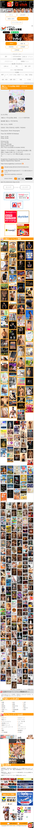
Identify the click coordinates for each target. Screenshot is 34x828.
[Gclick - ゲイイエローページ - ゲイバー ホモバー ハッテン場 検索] (17, 4)
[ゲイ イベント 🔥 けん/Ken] (25, 613)
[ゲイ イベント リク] (3, 633)
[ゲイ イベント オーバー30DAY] (13, 247)
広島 (24, 709)
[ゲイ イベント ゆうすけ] (23, 457)
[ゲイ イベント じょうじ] (19, 587)
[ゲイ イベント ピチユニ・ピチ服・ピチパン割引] (21, 414)
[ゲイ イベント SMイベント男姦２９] (25, 633)
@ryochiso (26, 167)
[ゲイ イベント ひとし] (8, 673)
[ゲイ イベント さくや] (14, 579)
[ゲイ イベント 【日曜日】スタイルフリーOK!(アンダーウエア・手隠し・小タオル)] (30, 525)
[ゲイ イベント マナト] (3, 580)
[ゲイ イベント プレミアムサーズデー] (17, 444)
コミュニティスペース (7, 727)
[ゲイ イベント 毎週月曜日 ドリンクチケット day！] (14, 677)
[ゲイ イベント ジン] (17, 437)
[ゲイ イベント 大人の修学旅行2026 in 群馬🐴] (17, 494)
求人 (17, 66)
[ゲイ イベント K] (23, 443)
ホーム (11, 15)
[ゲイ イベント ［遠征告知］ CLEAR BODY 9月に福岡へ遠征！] (19, 506)
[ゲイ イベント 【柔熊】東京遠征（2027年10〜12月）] (30, 677)
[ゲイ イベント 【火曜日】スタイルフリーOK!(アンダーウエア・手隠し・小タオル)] (30, 509)
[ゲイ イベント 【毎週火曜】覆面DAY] (25, 582)
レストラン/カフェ (6, 721)
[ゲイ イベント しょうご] (30, 424)
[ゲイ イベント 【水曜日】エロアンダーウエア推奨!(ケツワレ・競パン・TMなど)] (4, 343)
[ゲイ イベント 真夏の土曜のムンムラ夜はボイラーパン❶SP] (14, 595)
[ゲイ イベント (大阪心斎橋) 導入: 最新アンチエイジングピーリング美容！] (29, 274)
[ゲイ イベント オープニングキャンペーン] (21, 405)
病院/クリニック (6, 725)
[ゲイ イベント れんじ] (8, 552)
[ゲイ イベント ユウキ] (8, 606)
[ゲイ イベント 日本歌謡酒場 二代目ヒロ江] (8, 680)
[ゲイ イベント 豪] (25, 676)
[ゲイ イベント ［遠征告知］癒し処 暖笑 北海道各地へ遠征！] (21, 363)
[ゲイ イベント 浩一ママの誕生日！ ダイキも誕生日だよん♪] (25, 521)
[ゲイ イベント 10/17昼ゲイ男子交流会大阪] (19, 528)
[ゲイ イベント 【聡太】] (14, 670)
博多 (3, 711)
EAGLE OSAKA (8, 178)
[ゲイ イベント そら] (14, 542)
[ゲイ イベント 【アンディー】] (25, 546)
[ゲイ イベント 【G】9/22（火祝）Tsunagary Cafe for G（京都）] (25, 602)
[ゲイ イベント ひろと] (13, 295)
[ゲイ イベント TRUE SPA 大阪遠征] (4, 312)
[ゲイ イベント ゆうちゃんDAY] (3, 452)
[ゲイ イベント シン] (19, 680)
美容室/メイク (5, 723)
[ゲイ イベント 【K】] (19, 665)
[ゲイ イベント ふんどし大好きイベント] (25, 648)
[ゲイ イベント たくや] (4, 333)
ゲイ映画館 (4, 732)
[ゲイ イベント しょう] (14, 641)
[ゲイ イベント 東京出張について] (25, 621)
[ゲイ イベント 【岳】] (3, 670)
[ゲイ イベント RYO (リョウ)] (25, 671)
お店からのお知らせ (23, 18)
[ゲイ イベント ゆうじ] (19, 535)
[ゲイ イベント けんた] (3, 535)
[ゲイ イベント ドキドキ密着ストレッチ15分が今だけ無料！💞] (21, 265)
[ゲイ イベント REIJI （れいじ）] (30, 621)
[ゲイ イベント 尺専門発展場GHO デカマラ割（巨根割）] (30, 462)
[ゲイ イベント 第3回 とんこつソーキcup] (23, 485)
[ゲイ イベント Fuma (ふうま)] (29, 264)
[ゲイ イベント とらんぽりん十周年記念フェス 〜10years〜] (8, 529)
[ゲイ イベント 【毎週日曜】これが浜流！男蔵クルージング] (25, 609)
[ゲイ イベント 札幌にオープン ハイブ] (23, 495)
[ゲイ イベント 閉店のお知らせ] (17, 481)
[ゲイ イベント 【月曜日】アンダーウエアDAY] (25, 682)
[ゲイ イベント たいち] (4, 265)
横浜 (24, 706)
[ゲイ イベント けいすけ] (14, 557)
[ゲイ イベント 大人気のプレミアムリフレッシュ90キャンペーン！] (13, 288)
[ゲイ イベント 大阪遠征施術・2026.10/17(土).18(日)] (30, 570)
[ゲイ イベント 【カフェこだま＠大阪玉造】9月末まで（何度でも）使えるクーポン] (13, 280)
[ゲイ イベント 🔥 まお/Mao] (25, 562)
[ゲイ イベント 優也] (30, 632)
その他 (29, 79)
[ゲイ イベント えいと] (25, 586)
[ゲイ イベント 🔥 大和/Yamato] (8, 544)
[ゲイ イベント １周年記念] (13, 356)
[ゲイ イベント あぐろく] (30, 598)
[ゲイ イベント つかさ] (8, 651)
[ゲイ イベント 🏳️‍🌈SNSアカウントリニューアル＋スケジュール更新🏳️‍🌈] (4, 256)
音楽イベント (20, 74)
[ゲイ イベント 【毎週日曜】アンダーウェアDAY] (25, 628)
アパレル (20, 723)
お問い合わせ (12, 823)
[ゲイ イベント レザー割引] (30, 655)
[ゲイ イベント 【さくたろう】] (3, 572)
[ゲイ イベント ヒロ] (13, 261)
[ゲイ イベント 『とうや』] (8, 559)
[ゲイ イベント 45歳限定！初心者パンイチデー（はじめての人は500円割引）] (30, 671)
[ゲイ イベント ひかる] (3, 648)
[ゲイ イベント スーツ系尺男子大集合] (29, 283)
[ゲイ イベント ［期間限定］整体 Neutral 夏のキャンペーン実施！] (4, 277)
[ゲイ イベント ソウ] (30, 542)
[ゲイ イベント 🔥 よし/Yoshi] (25, 578)
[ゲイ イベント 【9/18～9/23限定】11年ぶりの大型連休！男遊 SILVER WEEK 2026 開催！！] (30, 553)
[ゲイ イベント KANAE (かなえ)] (4, 305)
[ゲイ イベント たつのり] (14, 535)
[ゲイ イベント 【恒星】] (25, 505)
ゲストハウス (21, 719)
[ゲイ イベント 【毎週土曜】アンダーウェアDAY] (25, 542)
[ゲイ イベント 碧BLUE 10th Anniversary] (21, 287)
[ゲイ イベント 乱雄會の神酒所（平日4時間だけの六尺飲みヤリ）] (17, 429)
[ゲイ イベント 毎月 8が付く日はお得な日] (25, 570)
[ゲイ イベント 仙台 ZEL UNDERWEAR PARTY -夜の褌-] (8, 521)
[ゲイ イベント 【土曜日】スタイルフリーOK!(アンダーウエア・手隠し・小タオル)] (30, 682)
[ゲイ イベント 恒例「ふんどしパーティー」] (8, 636)
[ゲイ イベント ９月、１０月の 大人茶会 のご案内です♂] (3, 663)
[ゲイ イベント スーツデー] (8, 582)
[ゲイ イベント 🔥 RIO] (4, 246)
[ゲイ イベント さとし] (4, 412)
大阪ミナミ (4, 709)
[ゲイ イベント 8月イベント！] (13, 374)
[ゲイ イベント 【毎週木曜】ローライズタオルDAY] (17, 422)
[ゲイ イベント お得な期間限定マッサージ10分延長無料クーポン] (13, 394)
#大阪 (5, 170)
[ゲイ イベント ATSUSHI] (29, 361)
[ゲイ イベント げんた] (3, 597)
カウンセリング (22, 728)
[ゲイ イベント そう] (19, 627)
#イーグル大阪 (22, 170)
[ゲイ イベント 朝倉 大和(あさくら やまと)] (10, 432)
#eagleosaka (15, 170)
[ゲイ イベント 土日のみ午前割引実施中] (25, 551)
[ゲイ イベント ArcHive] (3, 612)
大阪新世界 (15, 709)
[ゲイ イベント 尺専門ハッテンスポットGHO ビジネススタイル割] (30, 610)
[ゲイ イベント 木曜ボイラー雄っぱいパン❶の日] (23, 425)
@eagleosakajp (8, 167)
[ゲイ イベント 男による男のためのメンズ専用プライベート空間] (29, 255)
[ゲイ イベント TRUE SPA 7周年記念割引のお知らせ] (4, 390)
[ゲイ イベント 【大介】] (25, 566)
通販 (3, 730)
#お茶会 (29, 170)
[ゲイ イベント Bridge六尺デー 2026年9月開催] (8, 575)
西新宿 (3, 706)
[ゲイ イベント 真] (30, 520)
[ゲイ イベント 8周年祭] (23, 477)
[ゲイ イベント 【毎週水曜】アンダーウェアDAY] (21, 273)
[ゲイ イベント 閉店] (10, 493)
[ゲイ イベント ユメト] (29, 325)
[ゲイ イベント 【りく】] (19, 565)
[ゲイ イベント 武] (30, 537)
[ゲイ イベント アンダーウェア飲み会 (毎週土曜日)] (30, 666)
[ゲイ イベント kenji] (30, 445)
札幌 (3, 702)
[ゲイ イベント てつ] (4, 295)
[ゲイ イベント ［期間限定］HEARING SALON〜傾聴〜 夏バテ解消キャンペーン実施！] (29, 292)
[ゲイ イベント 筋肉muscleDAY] (13, 382)
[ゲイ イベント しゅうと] (8, 658)
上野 (24, 702)
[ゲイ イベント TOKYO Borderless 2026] (21, 320)
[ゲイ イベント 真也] (14, 586)
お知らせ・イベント (27, 56)
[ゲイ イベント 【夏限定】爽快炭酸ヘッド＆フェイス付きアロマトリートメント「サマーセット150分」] (10, 455)
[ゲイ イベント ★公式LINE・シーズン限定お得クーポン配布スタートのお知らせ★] (21, 381)
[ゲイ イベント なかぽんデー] (3, 443)
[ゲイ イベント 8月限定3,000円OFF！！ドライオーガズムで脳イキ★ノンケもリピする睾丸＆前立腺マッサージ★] (13, 403)
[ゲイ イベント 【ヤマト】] (25, 665)
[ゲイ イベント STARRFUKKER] (19, 636)
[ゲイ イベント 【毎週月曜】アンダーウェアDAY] (25, 531)
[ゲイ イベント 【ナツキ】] (8, 621)
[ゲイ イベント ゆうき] (8, 666)
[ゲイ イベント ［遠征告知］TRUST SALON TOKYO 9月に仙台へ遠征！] (8, 514)
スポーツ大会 (12, 74)
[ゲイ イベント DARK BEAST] (8, 590)
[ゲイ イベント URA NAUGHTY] (30, 434)
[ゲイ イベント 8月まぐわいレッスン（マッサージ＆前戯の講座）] (30, 504)
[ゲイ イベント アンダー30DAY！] (14, 619)
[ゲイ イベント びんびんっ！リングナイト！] (29, 408)
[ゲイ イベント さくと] (3, 604)
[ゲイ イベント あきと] (14, 685)
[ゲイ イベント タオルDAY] (25, 535)
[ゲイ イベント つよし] (19, 612)
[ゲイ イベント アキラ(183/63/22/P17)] (30, 559)
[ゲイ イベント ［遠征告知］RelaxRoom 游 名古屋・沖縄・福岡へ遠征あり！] (3, 589)
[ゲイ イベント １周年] (3, 488)
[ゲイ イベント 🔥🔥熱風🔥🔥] (14, 648)
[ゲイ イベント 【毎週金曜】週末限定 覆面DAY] (25, 606)
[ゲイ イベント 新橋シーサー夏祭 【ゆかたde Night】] (8, 644)
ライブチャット (22, 727)
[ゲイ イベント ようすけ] (14, 655)
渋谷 (24, 704)
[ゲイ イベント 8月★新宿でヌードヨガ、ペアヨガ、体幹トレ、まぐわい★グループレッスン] (21, 373)
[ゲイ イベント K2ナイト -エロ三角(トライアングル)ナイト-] (25, 527)
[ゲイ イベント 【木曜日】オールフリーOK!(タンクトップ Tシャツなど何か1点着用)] (17, 450)
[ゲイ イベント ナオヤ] (21, 391)
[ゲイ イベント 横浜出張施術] (8, 506)
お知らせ (6, 66)
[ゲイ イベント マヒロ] (30, 548)
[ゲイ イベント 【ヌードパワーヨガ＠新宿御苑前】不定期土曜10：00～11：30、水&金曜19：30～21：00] (21, 298)
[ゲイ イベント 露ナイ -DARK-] (29, 381)
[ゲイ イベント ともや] (25, 660)
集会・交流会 (29, 74)
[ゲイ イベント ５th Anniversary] (3, 425)
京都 (14, 707)
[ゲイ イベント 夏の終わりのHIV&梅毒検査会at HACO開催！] (23, 470)
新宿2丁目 (15, 706)
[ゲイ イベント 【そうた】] (21, 351)
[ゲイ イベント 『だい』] (29, 371)
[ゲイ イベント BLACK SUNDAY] (19, 580)
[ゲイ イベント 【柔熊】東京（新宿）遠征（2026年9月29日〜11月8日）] (30, 565)
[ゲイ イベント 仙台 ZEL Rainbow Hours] (3, 641)
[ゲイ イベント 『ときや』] (3, 527)
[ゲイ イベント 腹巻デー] (19, 672)
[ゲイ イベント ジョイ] (25, 638)
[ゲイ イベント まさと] (14, 571)
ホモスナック (21, 718)
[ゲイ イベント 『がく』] (21, 309)
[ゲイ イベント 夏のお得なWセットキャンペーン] (29, 400)
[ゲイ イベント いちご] (25, 512)
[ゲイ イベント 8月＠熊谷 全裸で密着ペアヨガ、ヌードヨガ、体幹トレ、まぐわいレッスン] (10, 449)
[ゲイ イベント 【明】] (3, 558)
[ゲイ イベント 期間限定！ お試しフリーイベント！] (13, 255)
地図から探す (11, 18)
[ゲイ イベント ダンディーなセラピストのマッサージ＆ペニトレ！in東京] (25, 654)
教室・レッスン (4, 75)
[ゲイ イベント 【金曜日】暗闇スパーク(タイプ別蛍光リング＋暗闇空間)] (30, 582)
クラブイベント (9, 61)
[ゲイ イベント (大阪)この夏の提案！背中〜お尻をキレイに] (29, 390)
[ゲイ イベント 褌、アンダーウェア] (4, 366)
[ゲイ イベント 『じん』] (8, 599)
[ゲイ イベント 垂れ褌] (19, 513)
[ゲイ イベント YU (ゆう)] (21, 256)
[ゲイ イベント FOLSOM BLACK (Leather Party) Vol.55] (3, 677)
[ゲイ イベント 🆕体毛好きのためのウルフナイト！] (30, 660)
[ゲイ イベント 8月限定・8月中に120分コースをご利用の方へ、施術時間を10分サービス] (29, 336)
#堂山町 (10, 170)
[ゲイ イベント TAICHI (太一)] (29, 245)
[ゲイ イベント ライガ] (19, 619)
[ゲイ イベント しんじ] (14, 512)
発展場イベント (25, 61)
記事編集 (22, 46)
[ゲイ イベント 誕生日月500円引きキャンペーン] (3, 543)
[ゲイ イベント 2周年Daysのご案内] (13, 334)
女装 (19, 725)
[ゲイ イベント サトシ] (13, 270)
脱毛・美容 (5, 79)
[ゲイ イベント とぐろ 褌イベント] (3, 626)
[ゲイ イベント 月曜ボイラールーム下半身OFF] (14, 564)
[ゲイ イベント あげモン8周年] (3, 497)
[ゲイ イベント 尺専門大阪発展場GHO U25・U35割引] (30, 615)
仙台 (14, 702)
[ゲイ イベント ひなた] (19, 521)
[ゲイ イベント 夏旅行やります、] (13, 345)
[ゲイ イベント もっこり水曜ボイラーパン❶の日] (13, 412)
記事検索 (17, 50)
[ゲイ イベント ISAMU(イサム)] (13, 325)
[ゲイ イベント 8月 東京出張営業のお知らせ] (29, 314)
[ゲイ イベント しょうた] (19, 572)
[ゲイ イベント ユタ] (30, 649)
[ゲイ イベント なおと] (19, 658)
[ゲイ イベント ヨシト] (30, 604)
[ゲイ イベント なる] (30, 643)
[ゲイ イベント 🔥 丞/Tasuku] (25, 574)
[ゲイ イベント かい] (14, 550)
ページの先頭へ (23, 823)
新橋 (14, 704)
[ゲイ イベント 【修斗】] (14, 505)
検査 (21, 79)
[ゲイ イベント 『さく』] (10, 424)
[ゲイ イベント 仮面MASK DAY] (23, 450)
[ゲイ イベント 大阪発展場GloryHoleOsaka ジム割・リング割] (4, 351)
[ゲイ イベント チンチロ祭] (19, 651)
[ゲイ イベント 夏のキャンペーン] (4, 377)
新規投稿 (11, 46)
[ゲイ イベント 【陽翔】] (3, 619)
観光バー (4, 719)
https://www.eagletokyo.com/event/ (11, 163)
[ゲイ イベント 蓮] (21, 330)
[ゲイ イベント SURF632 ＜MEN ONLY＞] (19, 643)
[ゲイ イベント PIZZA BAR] (19, 550)
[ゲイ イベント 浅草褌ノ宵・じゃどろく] (3, 520)
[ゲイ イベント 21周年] (3, 470)
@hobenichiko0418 (18, 167)
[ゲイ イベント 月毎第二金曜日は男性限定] (14, 626)
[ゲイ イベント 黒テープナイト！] (30, 638)
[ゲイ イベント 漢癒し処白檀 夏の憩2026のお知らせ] (29, 352)
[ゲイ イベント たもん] (14, 663)
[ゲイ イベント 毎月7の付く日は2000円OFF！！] (10, 435)
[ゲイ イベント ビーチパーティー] (10, 470)
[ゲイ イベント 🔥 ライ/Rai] (25, 555)
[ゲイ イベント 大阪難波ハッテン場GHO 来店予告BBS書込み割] (30, 514)
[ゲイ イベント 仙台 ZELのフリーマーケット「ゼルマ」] (14, 603)
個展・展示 (13, 79)
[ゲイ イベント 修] (17, 457)
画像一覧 (22, 43)
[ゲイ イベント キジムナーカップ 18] (10, 479)
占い (3, 728)
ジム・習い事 (21, 721)
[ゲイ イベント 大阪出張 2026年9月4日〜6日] (30, 531)
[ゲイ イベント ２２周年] (30, 470)
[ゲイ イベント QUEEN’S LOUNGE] (13, 367)
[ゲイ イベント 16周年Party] (3, 479)
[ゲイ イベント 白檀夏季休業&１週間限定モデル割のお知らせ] (3, 551)
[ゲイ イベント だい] (30, 454)
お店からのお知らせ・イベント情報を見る (23, 689)
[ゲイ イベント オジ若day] (3, 656)
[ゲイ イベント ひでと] (14, 634)
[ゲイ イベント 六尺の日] (25, 625)
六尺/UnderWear (17, 56)
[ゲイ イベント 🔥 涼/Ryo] (25, 539)
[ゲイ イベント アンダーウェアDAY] (25, 558)
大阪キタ (25, 707)
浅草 (3, 704)
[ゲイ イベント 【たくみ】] (8, 629)
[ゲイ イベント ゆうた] (23, 434)
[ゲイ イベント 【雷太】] (21, 340)
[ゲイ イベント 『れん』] (21, 246)
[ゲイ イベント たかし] (14, 527)
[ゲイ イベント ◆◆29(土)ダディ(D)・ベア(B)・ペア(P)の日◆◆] (30, 587)
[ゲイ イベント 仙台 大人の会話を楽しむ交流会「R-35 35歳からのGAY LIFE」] (14, 611)
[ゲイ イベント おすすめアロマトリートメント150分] (29, 344)
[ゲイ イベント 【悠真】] (3, 513)
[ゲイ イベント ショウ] (30, 576)
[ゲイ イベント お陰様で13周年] (4, 286)
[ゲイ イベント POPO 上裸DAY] (14, 520)
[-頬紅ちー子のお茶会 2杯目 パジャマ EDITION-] (17, 90)
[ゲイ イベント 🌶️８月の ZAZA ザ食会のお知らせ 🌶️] (19, 604)
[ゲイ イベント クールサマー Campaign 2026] (4, 321)
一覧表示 (11, 43)
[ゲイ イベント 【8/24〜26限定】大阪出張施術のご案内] (4, 358)
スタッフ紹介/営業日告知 (16, 70)
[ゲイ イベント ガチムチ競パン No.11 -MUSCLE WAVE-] (3, 565)
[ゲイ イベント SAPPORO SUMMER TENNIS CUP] (30, 479)
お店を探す (23, 15)
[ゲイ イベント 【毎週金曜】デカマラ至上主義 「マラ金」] (25, 595)
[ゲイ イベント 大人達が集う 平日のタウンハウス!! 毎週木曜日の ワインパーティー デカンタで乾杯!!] (10, 441)
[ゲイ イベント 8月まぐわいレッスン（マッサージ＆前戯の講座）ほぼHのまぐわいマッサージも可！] (25, 591)
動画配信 (20, 730)
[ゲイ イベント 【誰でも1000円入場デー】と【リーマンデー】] (10, 460)
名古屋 (3, 707)
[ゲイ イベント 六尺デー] (13, 316)
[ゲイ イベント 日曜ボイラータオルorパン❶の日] (30, 593)
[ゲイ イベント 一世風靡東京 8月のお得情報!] (29, 304)
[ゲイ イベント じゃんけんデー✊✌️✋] (3, 434)
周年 (6, 56)
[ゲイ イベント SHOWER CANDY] (8, 614)
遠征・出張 (27, 66)
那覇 (14, 711)
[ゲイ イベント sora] (4, 401)
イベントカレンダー (17, 22)
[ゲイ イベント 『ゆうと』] (19, 543)
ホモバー (4, 718)
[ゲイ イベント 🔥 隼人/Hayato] (21, 399)
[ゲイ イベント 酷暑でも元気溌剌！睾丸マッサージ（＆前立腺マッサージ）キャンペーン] (13, 307)
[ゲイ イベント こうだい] (3, 505)
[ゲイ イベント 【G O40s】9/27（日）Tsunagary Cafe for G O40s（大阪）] (25, 617)
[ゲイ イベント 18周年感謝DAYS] (10, 486)
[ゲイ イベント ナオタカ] (30, 626)
